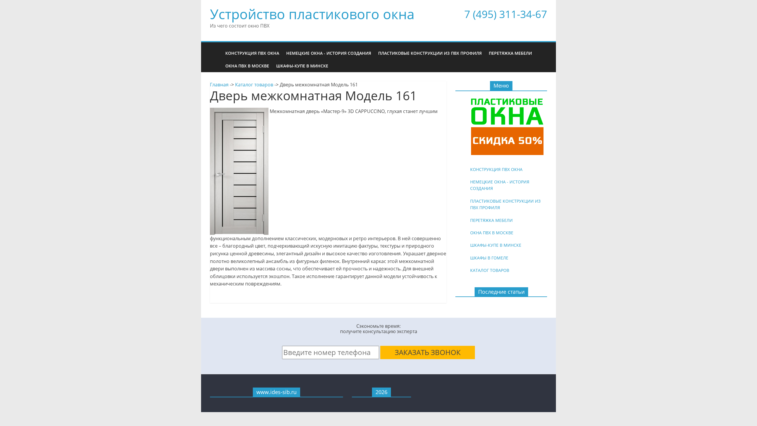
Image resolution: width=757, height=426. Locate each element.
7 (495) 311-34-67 (505, 14)
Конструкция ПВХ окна (252, 53)
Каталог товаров (254, 84)
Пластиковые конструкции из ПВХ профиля (430, 53)
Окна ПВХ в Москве (247, 66)
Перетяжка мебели (510, 53)
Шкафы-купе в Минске (302, 66)
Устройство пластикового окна (312, 14)
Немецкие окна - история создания (328, 53)
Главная (219, 84)
